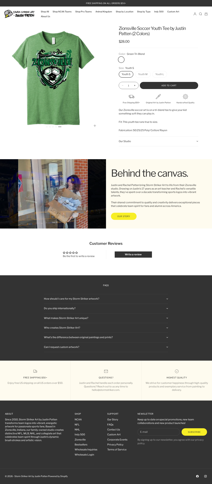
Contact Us (113, 429)
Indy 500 (159, 11)
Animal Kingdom (103, 11)
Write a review (133, 254)
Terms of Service (116, 449)
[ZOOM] (95, 126)
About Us (45, 16)
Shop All (45, 11)
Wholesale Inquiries (86, 449)
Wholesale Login (84, 454)
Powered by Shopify (58, 476)
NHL (77, 429)
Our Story (112, 419)
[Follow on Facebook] (197, 476)
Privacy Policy (115, 444)
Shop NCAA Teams (62, 11)
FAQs (110, 424)
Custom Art (173, 11)
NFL (77, 424)
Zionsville (80, 439)
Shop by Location (124, 11)
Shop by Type (144, 11)
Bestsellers (81, 444)
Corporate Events (117, 439)
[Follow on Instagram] (205, 476)
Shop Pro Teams (83, 11)
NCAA (78, 419)
